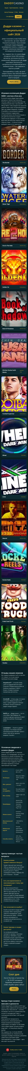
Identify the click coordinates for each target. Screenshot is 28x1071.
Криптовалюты (13, 8)
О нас (16, 12)
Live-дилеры (10, 16)
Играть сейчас (14, 81)
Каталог (21, 12)
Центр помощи (8, 12)
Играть (14, 989)
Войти (18, 16)
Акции (6, 8)
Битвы (21, 8)
